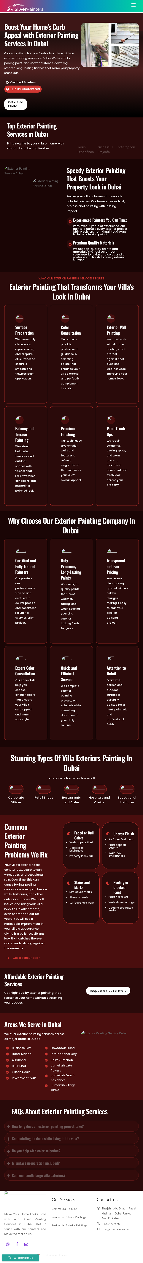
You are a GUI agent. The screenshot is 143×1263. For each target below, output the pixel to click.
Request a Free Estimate (108, 991)
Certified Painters (23, 82)
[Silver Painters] (24, 10)
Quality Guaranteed (25, 89)
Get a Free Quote (15, 104)
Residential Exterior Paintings (69, 1225)
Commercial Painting (64, 1208)
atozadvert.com (56, 1255)
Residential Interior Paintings (69, 1217)
